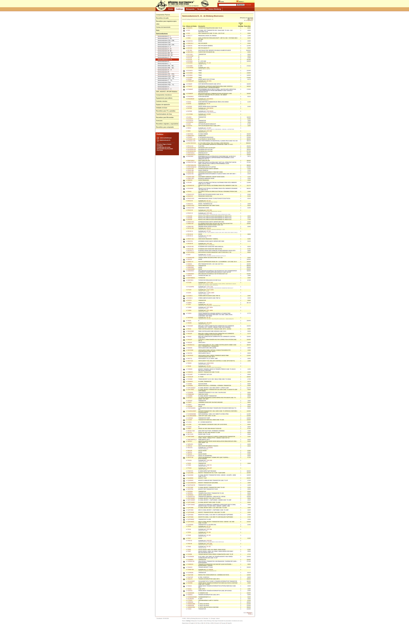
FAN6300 (189, 347)
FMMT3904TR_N (191, 439)
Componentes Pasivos (163, 15)
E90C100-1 (190, 52)
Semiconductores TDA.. (164, 82)
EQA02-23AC (190, 176)
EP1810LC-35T (191, 140)
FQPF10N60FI (191, 500)
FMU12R (189, 450)
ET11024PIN (190, 286)
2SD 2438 (209, 460)
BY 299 (209, 535)
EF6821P (189, 86)
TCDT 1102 (210, 282)
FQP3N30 (190, 491)
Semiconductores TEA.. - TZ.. (166, 84)
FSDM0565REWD (192, 597)
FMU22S (189, 454)
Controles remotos (161, 101)
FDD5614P (190, 376)
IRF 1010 (209, 304)
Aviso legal (214, 620)
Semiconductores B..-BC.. (165, 51)
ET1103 (189, 289)
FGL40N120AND (191, 415)
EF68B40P (190, 89)
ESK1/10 (189, 259)
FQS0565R (190, 524)
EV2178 (189, 300)
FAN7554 (189, 353)
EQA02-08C (190, 172)
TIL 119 (209, 63)
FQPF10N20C (191, 498)
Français (223, 623)
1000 (252, 19)
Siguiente (249, 20)
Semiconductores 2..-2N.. (165, 38)
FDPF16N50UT (191, 387)
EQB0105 (189, 180)
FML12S (189, 432)
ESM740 (189, 275)
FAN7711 (189, 358)
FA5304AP (190, 326)
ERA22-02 (190, 203)
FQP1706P (190, 487)
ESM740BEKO (191, 277)
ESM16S (189, 264)
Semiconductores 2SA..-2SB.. (166, 40)
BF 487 (209, 317)
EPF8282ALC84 (191, 149)
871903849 (210, 447)
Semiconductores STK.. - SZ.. (166, 78)
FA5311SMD (190, 331)
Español (229, 623)
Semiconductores (196, 19)
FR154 (189, 529)
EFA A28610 (210, 98)
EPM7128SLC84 (191, 165)
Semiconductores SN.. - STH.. (166, 74)
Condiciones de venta (163, 147)
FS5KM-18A (190, 569)
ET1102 (189, 282)
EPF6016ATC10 (191, 147)
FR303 (189, 546)
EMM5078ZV (190, 135)
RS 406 (209, 366)
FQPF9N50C (190, 521)
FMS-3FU (189, 447)
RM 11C (209, 228)
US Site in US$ (209, 623)
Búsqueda (190, 9)
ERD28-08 (190, 243)
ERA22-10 (190, 213)
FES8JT (189, 404)
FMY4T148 (190, 457)
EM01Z (189, 128)
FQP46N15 (190, 494)
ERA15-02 (190, 196)
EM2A (188, 131)
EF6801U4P (190, 81)
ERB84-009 (190, 226)
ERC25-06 (190, 234)
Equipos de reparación (163, 104)
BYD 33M (209, 131)
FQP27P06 (190, 489)
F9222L (189, 320)
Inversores (159, 120)
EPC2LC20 (190, 146)
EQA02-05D (190, 168)
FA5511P (189, 342)
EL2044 (189, 117)
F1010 (189, 304)
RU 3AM (209, 236)
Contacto (160, 146)
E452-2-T (189, 35)
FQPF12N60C (191, 502)
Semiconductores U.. (164, 87)
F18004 (189, 307)
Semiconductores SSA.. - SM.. (166, 76)
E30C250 (189, 48)
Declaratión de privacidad (165, 148)
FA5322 (189, 336)
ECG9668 (189, 77)
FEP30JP (189, 400)
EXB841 (189, 302)
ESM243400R (190, 269)
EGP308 (189, 108)
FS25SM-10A (190, 561)
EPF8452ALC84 (191, 151)
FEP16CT (189, 397)
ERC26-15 (190, 236)
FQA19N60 (190, 475)
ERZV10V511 (190, 252)
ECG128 (189, 57)
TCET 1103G (210, 289)
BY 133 (209, 200)
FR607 (189, 551)
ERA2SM (189, 216)
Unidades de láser (161, 108)
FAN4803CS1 (190, 344)
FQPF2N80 (190, 507)
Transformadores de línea (164, 114)
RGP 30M (209, 543)
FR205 (189, 535)
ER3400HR (190, 188)
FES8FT (189, 402)
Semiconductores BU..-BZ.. (165, 55)
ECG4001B (190, 67)
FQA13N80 (190, 472)
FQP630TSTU (191, 496)
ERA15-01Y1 (190, 194)
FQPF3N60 (190, 510)
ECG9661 (189, 75)
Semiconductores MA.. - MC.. (166, 65)
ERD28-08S (190, 246)
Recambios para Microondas (165, 117)
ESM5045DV (190, 273)
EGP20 (189, 103)
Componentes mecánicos (164, 95)
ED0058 (189, 79)
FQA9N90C (190, 480)
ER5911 (189, 191)
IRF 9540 (209, 323)
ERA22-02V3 (190, 205)
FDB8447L (190, 372)
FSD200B (189, 583)
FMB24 (189, 428)
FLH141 (189, 422)
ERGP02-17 (190, 250)
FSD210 (189, 586)
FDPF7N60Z (190, 389)
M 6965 (209, 114)
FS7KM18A (190, 572)
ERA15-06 (190, 200)
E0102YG (189, 28)
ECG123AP (190, 56)
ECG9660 (189, 73)
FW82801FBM (191, 607)
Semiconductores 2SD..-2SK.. (166, 44)
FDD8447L (190, 381)
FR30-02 (189, 540)
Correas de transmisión (163, 27)
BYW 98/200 (210, 108)
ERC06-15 (190, 231)
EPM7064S (190, 156)
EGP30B (189, 111)
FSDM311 (189, 594)
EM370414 (190, 134)
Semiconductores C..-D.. (165, 57)
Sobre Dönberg (214, 9)
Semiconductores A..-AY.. (165, 49)
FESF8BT (189, 406)
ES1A (188, 254)
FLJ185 (189, 424)
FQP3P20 (189, 493)
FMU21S (189, 452)
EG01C (189, 101)
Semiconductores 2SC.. (164, 42)
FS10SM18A (190, 556)
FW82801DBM (191, 603)
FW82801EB (190, 605)
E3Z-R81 (189, 50)
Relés (158, 30)
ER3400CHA (190, 185)
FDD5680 (189, 379)
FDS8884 (189, 396)
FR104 (189, 526)
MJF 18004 (210, 307)
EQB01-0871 (190, 178)
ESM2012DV (190, 265)
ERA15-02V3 (190, 198)
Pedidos (160, 134)
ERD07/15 (190, 241)
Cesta (222, 1)
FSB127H (189, 579)
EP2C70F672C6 (191, 143)
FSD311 (189, 589)
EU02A (189, 292)
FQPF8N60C (190, 519)
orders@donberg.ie (166, 138)
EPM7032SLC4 (191, 154)
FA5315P (189, 333)
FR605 (189, 549)
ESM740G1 (190, 280)
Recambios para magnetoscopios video (166, 22)
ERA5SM (189, 219)
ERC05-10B (190, 228)
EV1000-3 (189, 298)
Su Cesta (160, 150)
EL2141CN (190, 120)
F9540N (189, 323)
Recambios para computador (165, 127)
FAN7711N (190, 360)
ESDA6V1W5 (190, 257)
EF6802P (189, 84)
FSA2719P (190, 577)
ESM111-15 (190, 261)
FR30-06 (189, 543)
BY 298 (209, 532)
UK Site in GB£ (200, 623)
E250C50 (189, 45)
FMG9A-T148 (190, 430)
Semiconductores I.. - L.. (164, 63)
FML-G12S (190, 434)
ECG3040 (189, 61)
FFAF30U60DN (191, 408)
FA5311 (189, 329)
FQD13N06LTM (191, 482)
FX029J (189, 609)
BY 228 (209, 231)
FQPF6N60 (190, 514)
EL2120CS (190, 118)
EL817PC (189, 125)
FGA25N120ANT (191, 411)
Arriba (249, 614)
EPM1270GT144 (191, 162)
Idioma (241, 1)
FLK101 (189, 426)
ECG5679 (189, 70)
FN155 (189, 463)
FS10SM (189, 554)
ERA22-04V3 (190, 207)
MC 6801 (209, 81)
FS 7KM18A (210, 569)
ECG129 (189, 59)
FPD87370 (190, 471)
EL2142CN (190, 122)
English (192, 623)
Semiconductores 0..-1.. (164, 36)
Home (170, 9)
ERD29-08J (190, 249)
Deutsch (217, 623)
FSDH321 (189, 590)
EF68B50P (190, 93)
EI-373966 (190, 114)
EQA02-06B (190, 170)
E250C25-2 (190, 43)
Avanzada (248, 4)
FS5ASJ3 (189, 567)
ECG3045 (189, 63)
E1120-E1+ (190, 41)
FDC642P (189, 374)
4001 (208, 67)
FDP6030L (190, 385)
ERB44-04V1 (190, 221)
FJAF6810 (190, 418)
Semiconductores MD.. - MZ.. (166, 68)
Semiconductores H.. (164, 61)
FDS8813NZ (190, 394)
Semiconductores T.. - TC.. (165, 80)
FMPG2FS (190, 444)
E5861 (189, 38)
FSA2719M (190, 575)
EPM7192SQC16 (191, 167)
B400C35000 (210, 363)
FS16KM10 (190, 559)
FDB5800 (189, 369)
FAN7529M (190, 350)
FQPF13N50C (191, 504)
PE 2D (208, 103)
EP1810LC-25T (191, 139)
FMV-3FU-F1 (190, 455)
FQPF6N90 (190, 517)
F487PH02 (190, 317)
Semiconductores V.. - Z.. (165, 89)
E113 (188, 33)
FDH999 (189, 383)
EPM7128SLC (191, 160)
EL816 (189, 124)
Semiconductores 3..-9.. (164, 47)
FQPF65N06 (190, 512)
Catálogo (179, 9)
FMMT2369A (190, 436)
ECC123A (189, 54)
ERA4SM (189, 217)
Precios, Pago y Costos (164, 144)
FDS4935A (190, 392)
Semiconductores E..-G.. (165, 59)
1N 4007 (209, 128)
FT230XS (189, 600)
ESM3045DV (190, 270)
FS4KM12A (190, 564)
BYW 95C (209, 540)
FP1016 (189, 468)
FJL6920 (189, 419)
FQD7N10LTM (191, 485)
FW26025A (190, 602)
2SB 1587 (209, 468)
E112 (188, 30)
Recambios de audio (162, 18)
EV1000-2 (189, 295)
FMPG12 (189, 446)
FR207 (189, 538)
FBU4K (189, 366)
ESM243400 (190, 267)
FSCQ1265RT (191, 581)
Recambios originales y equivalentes (167, 124)
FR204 (189, 532)
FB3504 (189, 363)
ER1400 (189, 182)
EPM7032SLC (191, 153)
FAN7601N (190, 355)
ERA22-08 (190, 210)
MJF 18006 (210, 310)
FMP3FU (189, 441)
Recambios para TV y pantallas (165, 111)
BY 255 (209, 546)
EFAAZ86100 (190, 98)
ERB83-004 (190, 223)
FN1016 (189, 460)
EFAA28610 (190, 96)
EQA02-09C (190, 173)
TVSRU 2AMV (210, 292)
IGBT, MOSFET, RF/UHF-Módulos (166, 91)
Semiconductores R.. (164, 72)
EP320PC (189, 137)
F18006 (189, 310)
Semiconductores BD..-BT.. (165, 53)
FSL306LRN (190, 598)
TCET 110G (210, 286)
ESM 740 (209, 465)
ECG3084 (189, 65)
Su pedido (201, 9)
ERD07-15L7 (190, 239)
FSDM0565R (190, 593)
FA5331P (189, 339)
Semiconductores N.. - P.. (165, 70)
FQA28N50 (190, 478)
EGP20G (189, 106)
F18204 (189, 313)
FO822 (189, 465)
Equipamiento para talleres (164, 98)
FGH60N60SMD (191, 414)
